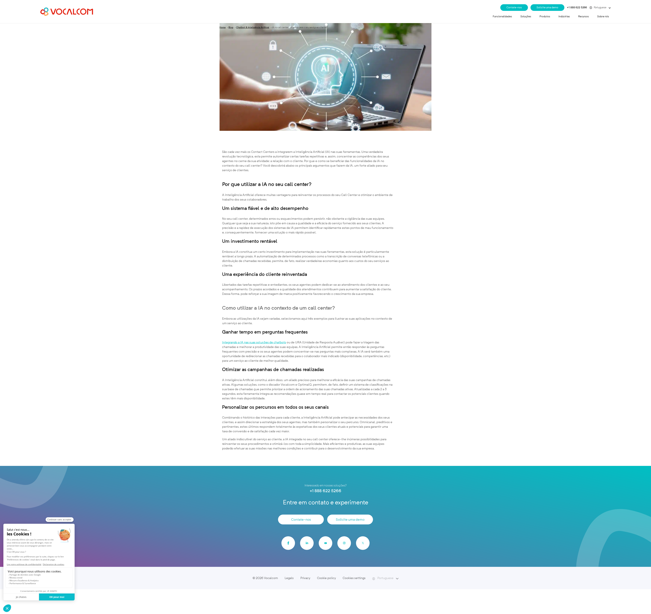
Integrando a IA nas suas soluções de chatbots (254, 342)
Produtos (545, 16)
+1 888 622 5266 (577, 7)
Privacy (305, 578)
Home (223, 27)
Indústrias (564, 16)
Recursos (583, 16)
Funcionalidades (502, 16)
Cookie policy (326, 578)
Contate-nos (514, 7)
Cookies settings (354, 578)
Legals (289, 578)
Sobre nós (603, 16)
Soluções (525, 16)
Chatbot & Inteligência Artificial (252, 27)
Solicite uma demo (547, 7)
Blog (231, 27)
